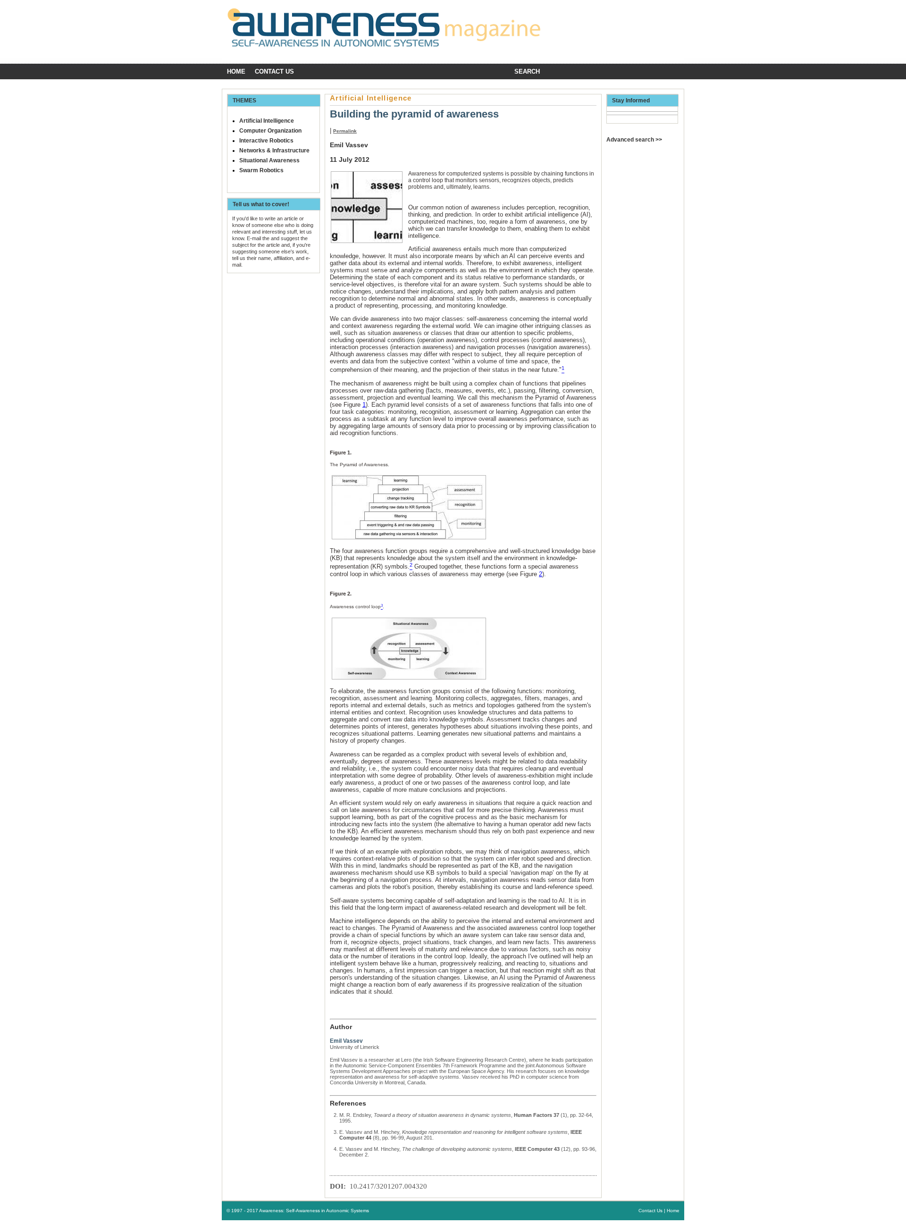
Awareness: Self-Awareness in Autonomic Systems (314, 1210)
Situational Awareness (269, 160)
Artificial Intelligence (266, 120)
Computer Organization (270, 130)
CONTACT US (274, 71)
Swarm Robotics (261, 170)
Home (236, 71)
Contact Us (650, 1210)
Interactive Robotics (266, 140)
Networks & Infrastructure (274, 150)
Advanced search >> (634, 139)
